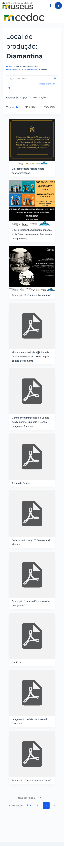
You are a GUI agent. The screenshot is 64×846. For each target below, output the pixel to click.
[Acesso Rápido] (50, 5)
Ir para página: (16, 805)
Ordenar (10, 97)
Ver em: (10, 107)
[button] (37, 805)
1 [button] (46, 805)
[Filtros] (10, 88)
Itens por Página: (26, 798)
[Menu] (58, 16)
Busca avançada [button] (47, 84)
